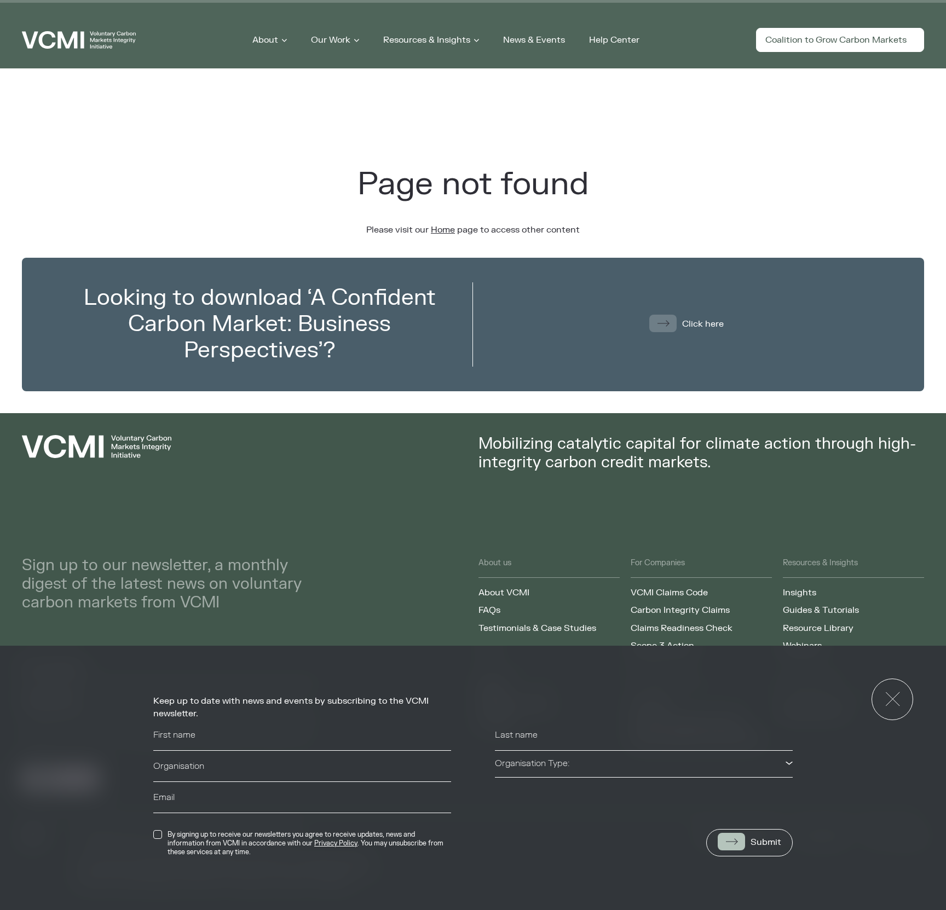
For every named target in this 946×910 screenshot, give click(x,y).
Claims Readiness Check (681, 628)
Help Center (614, 39)
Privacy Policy (335, 843)
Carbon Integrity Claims (680, 610)
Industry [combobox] (511, 794)
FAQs (489, 610)
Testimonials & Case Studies (537, 628)
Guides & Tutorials (821, 610)
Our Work (330, 39)
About (265, 39)
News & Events (534, 39)
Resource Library (818, 628)
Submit (766, 842)
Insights (799, 592)
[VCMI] (79, 40)
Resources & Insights (426, 39)
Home (443, 229)
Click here (703, 323)
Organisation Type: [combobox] (532, 763)
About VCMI (503, 592)
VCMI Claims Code (669, 592)
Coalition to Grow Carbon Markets (836, 39)
